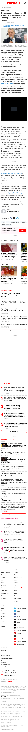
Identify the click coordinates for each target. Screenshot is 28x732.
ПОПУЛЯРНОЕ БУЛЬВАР (9, 519)
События (8, 7)
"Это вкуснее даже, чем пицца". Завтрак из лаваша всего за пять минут (14, 541)
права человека (15, 222)
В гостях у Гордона (19, 577)
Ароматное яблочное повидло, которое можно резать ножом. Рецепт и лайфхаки (8, 279)
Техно (2, 588)
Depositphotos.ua (5, 696)
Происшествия (5, 593)
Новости (3, 569)
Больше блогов (14, 330)
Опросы (16, 595)
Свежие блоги (6, 290)
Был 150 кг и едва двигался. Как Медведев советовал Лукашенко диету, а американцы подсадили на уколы (15, 550)
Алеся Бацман (20, 627)
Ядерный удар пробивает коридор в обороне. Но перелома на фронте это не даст (13, 310)
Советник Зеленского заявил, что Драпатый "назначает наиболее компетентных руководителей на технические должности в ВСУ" (14, 390)
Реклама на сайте (5, 655)
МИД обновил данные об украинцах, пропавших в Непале (12, 474)
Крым (3, 222)
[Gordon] (13, 3)
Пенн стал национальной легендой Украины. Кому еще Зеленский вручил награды (15, 558)
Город (2, 605)
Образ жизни (4, 590)
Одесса (3, 613)
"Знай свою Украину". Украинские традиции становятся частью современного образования (14, 318)
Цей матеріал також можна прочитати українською (14, 25)
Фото (15, 590)
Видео (15, 593)
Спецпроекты (17, 601)
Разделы (16, 569)
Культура (3, 585)
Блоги (15, 580)
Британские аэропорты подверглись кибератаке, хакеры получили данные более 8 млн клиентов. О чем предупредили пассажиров (14, 481)
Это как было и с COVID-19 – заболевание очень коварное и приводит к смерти (13, 302)
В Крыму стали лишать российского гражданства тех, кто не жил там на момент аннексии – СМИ (9, 255)
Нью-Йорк (23, 222)
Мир (2, 580)
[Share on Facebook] (11, 218)
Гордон (3, 7)
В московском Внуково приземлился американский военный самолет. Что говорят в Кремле (15, 425)
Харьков (3, 618)
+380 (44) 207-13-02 (10, 673)
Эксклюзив (17, 588)
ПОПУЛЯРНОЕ (6, 383)
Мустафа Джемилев (6, 224)
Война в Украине (5, 572)
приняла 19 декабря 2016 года (12, 193)
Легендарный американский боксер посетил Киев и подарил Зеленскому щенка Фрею (15, 398)
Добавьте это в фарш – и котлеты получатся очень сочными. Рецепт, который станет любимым (14, 532)
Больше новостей (14, 515)
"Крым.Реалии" (7, 84)
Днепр (2, 621)
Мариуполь (4, 624)
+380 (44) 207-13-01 (10, 670)
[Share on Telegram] (17, 218)
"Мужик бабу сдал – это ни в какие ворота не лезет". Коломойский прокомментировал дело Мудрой (14, 468)
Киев (2, 608)
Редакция (3, 653)
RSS (18, 636)
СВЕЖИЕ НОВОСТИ (7, 439)
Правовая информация (7, 658)
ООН (8, 222)
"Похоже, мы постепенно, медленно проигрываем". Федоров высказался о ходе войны (15, 407)
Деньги (3, 577)
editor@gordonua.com (10, 675)
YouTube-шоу (17, 598)
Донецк (3, 616)
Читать (22, 230)
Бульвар (4, 264)
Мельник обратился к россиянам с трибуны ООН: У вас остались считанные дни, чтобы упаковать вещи (14, 416)
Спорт (2, 582)
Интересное (4, 598)
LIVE (15, 585)
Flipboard (19, 633)
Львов (2, 611)
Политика (3, 574)
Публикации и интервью (20, 574)
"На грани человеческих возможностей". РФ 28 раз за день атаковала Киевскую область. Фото (13, 460)
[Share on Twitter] (14, 218)
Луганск (3, 626)
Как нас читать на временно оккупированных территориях (5, 663)
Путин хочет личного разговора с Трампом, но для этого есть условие (13, 295)
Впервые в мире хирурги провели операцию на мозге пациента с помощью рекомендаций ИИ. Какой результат (13, 452)
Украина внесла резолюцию (11, 173)
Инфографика (4, 595)
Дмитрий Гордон (21, 608)
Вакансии (3, 650)
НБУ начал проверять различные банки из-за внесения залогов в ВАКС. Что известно (13, 488)
